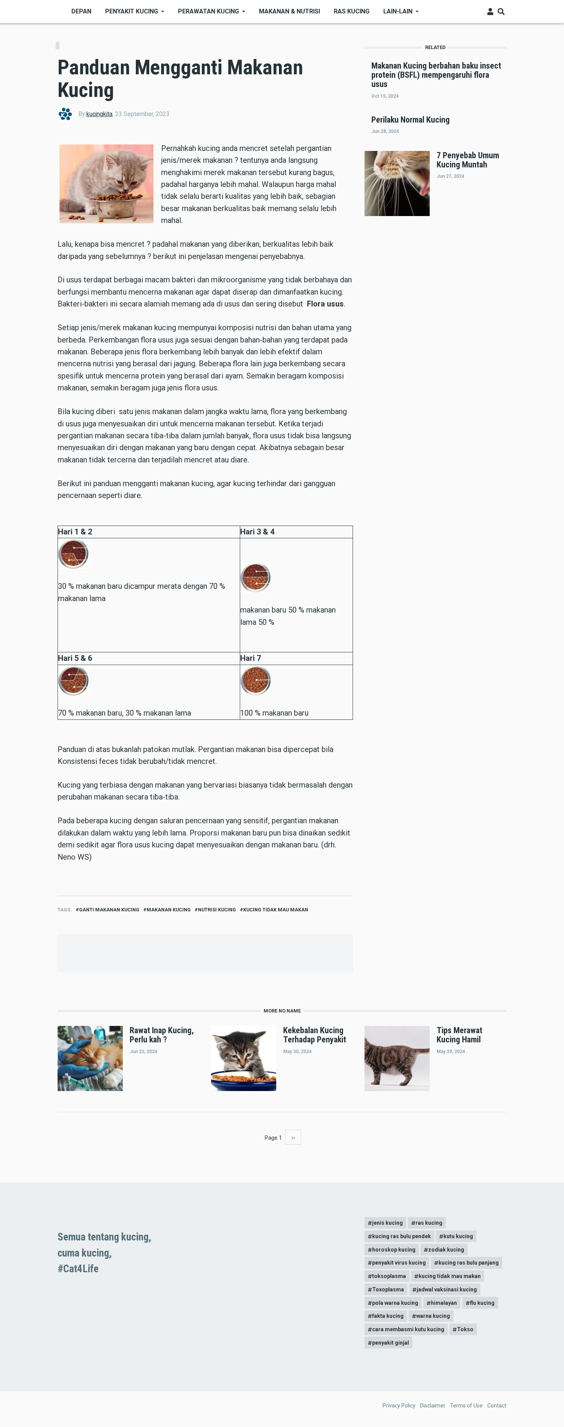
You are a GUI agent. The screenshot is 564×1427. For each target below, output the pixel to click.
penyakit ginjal (390, 1343)
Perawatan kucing (208, 11)
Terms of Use (466, 1405)
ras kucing (429, 1223)
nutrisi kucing (217, 910)
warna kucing (433, 1316)
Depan (81, 11)
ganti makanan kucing (109, 910)
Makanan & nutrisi (289, 11)
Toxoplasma (388, 1289)
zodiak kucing (446, 1250)
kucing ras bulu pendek (401, 1236)
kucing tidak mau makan (275, 910)
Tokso (465, 1329)
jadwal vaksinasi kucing (447, 1289)
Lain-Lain (397, 11)
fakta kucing (388, 1316)
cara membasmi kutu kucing (408, 1329)
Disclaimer (432, 1405)
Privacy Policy (399, 1405)
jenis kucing (387, 1223)
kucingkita (99, 114)
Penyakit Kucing (131, 11)
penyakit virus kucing (399, 1263)
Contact (496, 1405)
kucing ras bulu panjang (469, 1263)
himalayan (444, 1303)
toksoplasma (389, 1276)
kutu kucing (458, 1236)
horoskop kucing (394, 1250)
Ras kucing (351, 11)
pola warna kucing (395, 1303)
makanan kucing (169, 910)
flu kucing (482, 1303)
